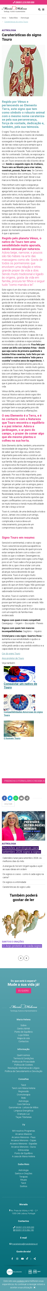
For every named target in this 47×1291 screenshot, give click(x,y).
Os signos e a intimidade (14, 882)
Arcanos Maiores (23, 1134)
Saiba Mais (13, 18)
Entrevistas (23, 1150)
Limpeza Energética (23, 1110)
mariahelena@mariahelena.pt (25, 1244)
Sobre (23, 1025)
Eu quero (23, 990)
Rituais (23, 1180)
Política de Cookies (23, 1065)
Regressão (23, 1091)
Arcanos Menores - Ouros (23, 1147)
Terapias (23, 1176)
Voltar (8, 804)
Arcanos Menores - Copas (23, 1140)
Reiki (23, 1098)
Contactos (24, 1041)
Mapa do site (23, 1038)
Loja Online (23, 1035)
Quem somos (23, 1055)
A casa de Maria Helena (23, 1156)
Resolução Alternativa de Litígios (23, 1068)
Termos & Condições (23, 1058)
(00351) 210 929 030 (25, 1227)
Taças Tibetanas (24, 1117)
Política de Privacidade (23, 1061)
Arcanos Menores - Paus (23, 1137)
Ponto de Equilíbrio (23, 1032)
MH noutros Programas (23, 1131)
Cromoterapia (23, 1094)
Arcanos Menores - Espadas (23, 1143)
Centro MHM (23, 1028)
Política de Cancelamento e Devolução (23, 1071)
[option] (23, 930)
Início (4, 18)
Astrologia (25, 18)
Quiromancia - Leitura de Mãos (23, 1107)
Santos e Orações (23, 1173)
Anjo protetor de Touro (13, 658)
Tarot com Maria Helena (23, 1088)
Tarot (23, 1085)
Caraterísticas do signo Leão (16, 887)
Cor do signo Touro (11, 653)
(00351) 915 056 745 (24, 1230)
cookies (20, 1281)
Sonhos (23, 1186)
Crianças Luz (23, 1114)
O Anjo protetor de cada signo (22, 946)
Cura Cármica (23, 1104)
